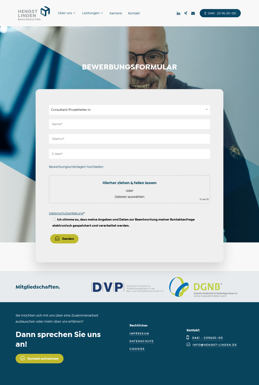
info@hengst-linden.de (215, 345)
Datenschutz (142, 341)
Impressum (139, 333)
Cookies (137, 349)
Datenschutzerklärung (66, 213)
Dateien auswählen (129, 197)
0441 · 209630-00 (207, 338)
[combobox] (129, 110)
